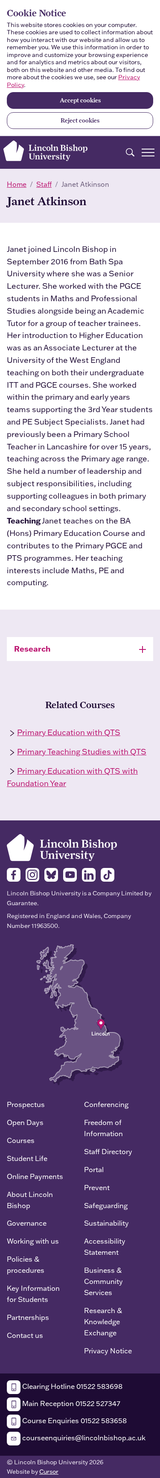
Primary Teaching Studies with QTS (81, 752)
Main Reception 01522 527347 (70, 1403)
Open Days (25, 1122)
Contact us (25, 1335)
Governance (27, 1222)
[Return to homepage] (45, 151)
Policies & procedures (25, 1264)
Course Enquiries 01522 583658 (73, 1420)
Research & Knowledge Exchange (103, 1321)
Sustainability (106, 1222)
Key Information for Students (33, 1294)
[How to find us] (80, 1014)
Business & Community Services (103, 1281)
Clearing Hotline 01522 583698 (71, 1386)
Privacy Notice (108, 1350)
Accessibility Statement (104, 1246)
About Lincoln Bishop (30, 1200)
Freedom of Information (103, 1128)
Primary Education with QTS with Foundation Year (72, 777)
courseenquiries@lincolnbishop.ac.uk (82, 1437)
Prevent (97, 1187)
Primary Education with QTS (68, 732)
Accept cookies (80, 100)
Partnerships (28, 1317)
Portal (94, 1169)
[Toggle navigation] (148, 152)
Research (32, 648)
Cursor (48, 1471)
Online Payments (35, 1176)
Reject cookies (80, 120)
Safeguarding (106, 1205)
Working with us (33, 1240)
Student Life (27, 1158)
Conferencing (106, 1104)
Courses (21, 1140)
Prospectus (26, 1104)
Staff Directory (108, 1151)
